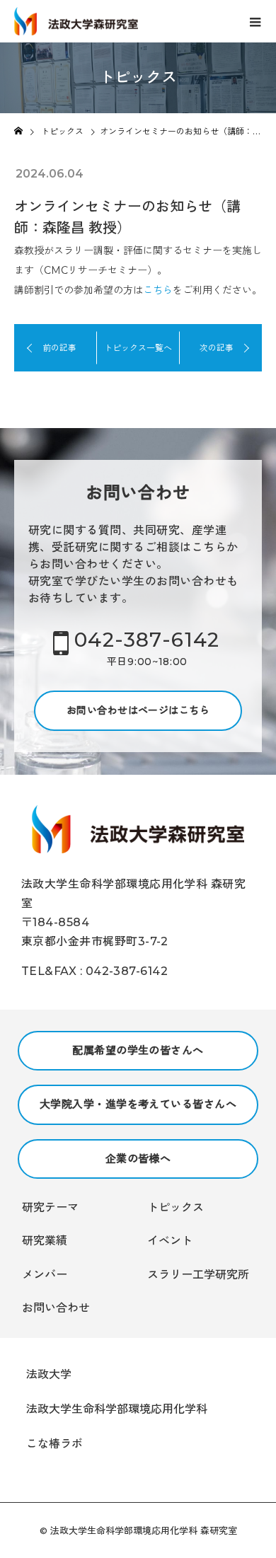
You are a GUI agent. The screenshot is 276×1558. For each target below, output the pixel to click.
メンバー (44, 1274)
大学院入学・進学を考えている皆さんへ (138, 1104)
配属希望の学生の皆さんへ (137, 1050)
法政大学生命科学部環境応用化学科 (116, 1409)
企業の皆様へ (138, 1158)
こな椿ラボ (54, 1443)
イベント (169, 1240)
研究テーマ (50, 1207)
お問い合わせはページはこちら (138, 710)
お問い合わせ (56, 1308)
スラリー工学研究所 (198, 1274)
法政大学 (48, 1374)
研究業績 (44, 1240)
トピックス (175, 1207)
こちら (158, 290)
